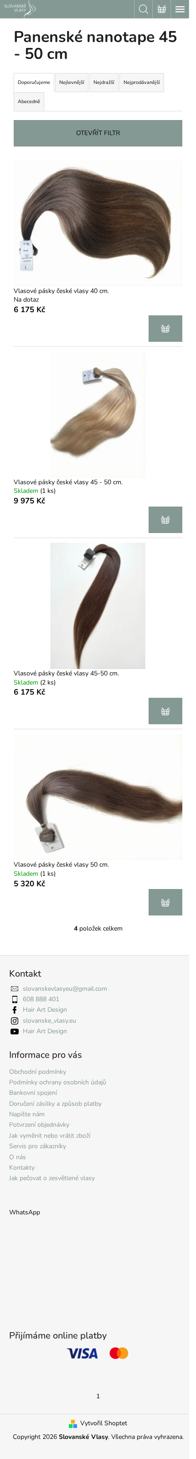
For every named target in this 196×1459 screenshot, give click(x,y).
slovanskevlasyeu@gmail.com (65, 988)
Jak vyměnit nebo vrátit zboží (49, 1135)
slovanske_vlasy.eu (49, 1020)
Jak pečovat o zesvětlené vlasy (52, 1178)
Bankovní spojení (33, 1092)
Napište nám (27, 1114)
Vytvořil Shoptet (103, 1423)
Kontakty (22, 1167)
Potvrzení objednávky (39, 1124)
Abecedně (29, 101)
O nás (17, 1157)
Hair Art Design (45, 1009)
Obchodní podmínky (37, 1071)
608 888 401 (41, 999)
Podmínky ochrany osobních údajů (57, 1082)
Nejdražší (103, 82)
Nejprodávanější (142, 82)
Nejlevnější (71, 82)
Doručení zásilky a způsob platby (55, 1103)
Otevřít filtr (98, 133)
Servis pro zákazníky (37, 1146)
